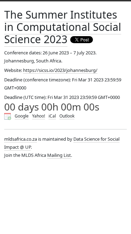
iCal (52, 116)
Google (22, 116)
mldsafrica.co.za (20, 139)
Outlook (66, 116)
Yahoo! (38, 116)
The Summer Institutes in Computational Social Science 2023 (62, 26)
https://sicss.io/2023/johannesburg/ (60, 70)
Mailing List (59, 155)
